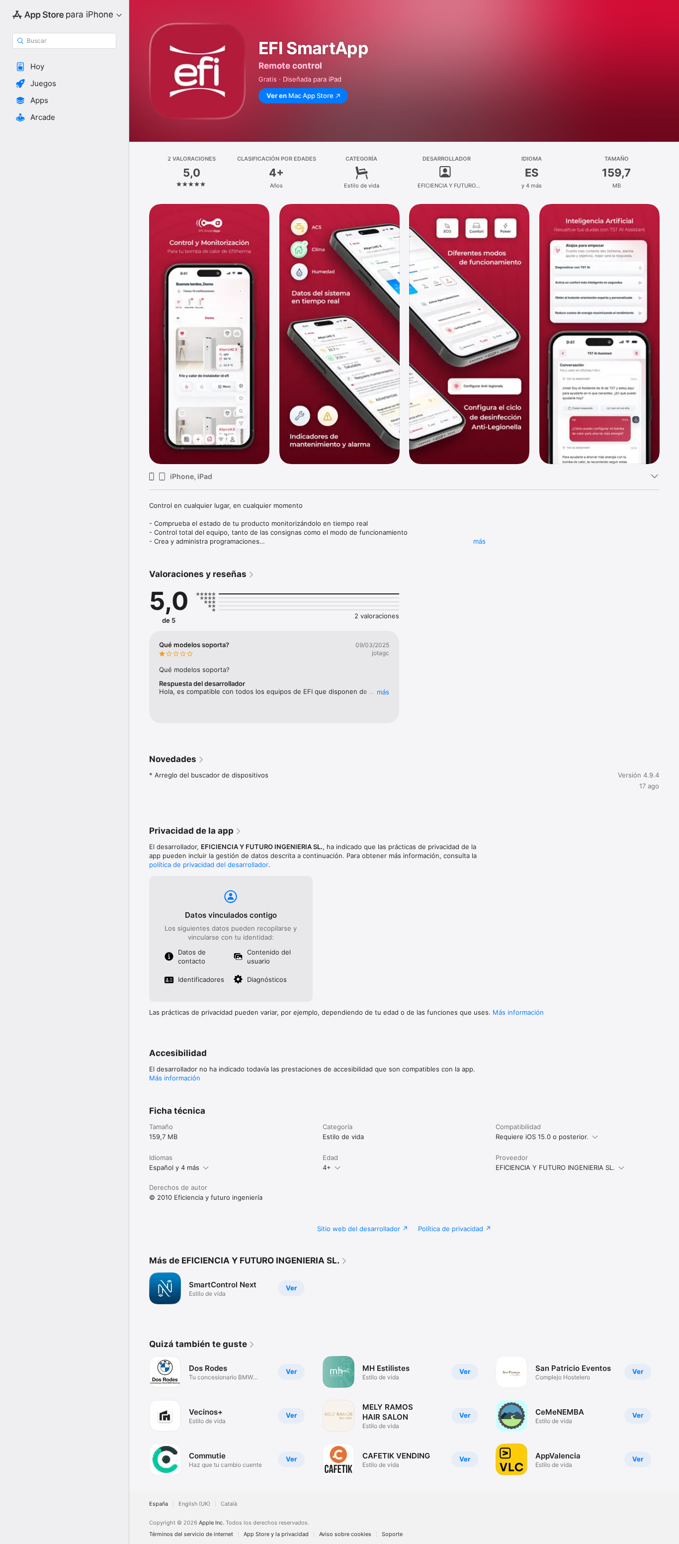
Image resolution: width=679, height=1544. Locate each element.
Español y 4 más (174, 1167)
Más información (518, 1012)
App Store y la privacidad (276, 1534)
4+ (327, 1167)
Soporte (392, 1534)
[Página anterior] (139, 334)
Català (229, 1504)
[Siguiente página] (669, 334)
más (479, 541)
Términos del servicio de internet (191, 1534)
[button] (64, 66)
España (158, 1504)
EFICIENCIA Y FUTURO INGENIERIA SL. (555, 1167)
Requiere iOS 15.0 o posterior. (542, 1137)
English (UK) (194, 1504)
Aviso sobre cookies (345, 1534)
